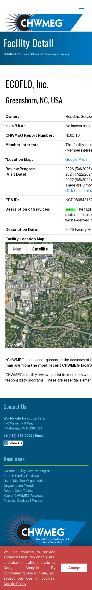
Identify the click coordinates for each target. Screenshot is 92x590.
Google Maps (76, 159)
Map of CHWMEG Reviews (23, 495)
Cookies (23, 500)
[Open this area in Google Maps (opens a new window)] (14, 345)
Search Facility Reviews (21, 476)
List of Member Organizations (25, 481)
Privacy (37, 500)
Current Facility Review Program (27, 471)
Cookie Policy (15, 584)
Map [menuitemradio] (17, 248)
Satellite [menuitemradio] (40, 248)
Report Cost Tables (18, 490)
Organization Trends (19, 486)
